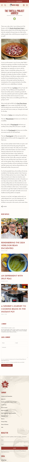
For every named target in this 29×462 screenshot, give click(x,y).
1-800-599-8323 (19, 1)
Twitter (10, 115)
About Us (3, 399)
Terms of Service (4, 360)
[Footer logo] (5, 384)
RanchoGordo (10, 118)
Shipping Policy (4, 415)
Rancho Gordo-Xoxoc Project (17, 28)
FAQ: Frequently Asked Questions (8, 413)
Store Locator (4, 407)
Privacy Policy (21, 359)
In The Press (3, 404)
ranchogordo (15, 124)
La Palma (15, 87)
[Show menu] (1, 5)
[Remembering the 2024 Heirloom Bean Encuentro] (14, 228)
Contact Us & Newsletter (6, 396)
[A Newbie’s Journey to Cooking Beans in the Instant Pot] (14, 293)
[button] (5, 5)
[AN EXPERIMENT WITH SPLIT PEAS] (14, 263)
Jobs (2, 427)
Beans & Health (4, 410)
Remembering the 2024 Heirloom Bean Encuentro (13, 245)
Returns (2, 418)
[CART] (26, 5)
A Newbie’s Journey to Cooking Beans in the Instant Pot (13, 309)
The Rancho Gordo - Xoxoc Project (9, 401)
